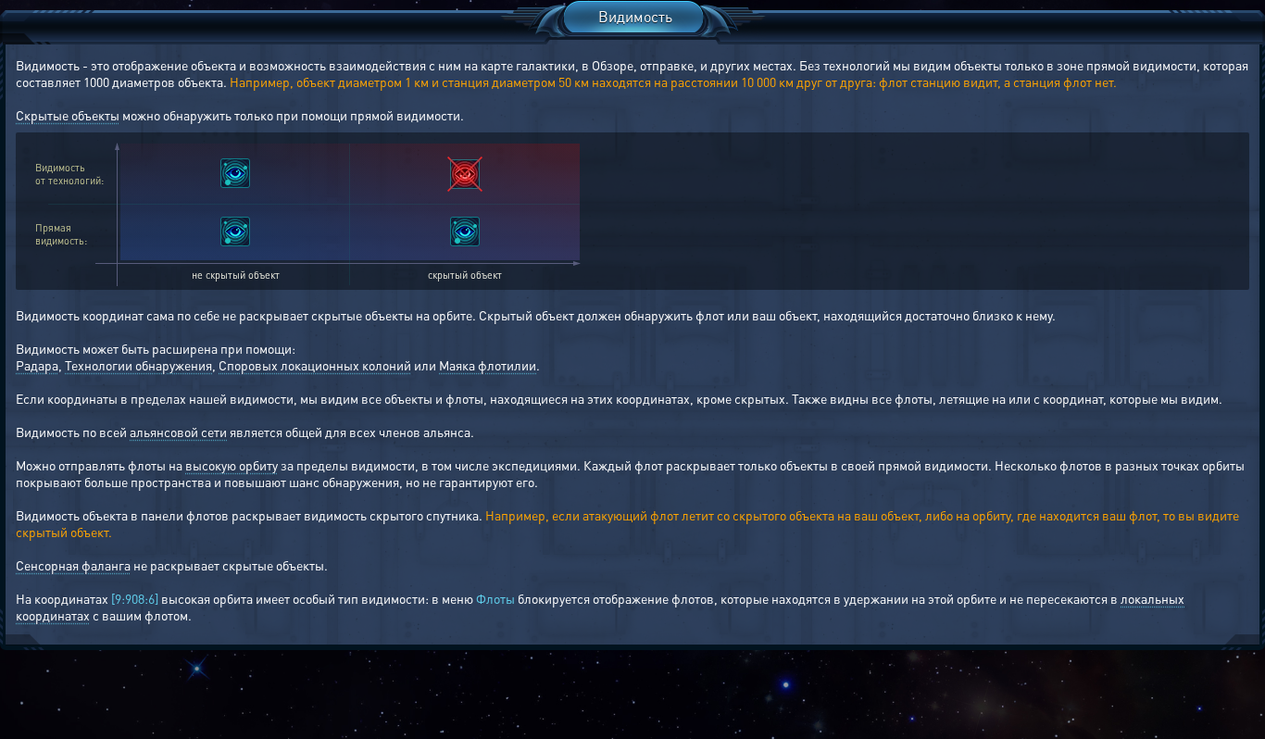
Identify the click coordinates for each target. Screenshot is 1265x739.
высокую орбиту (231, 465)
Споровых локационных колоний (315, 365)
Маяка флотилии (487, 365)
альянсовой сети (178, 431)
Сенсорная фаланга (73, 565)
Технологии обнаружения (138, 365)
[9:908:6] (134, 598)
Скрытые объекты (67, 114)
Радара (37, 365)
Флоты (495, 598)
